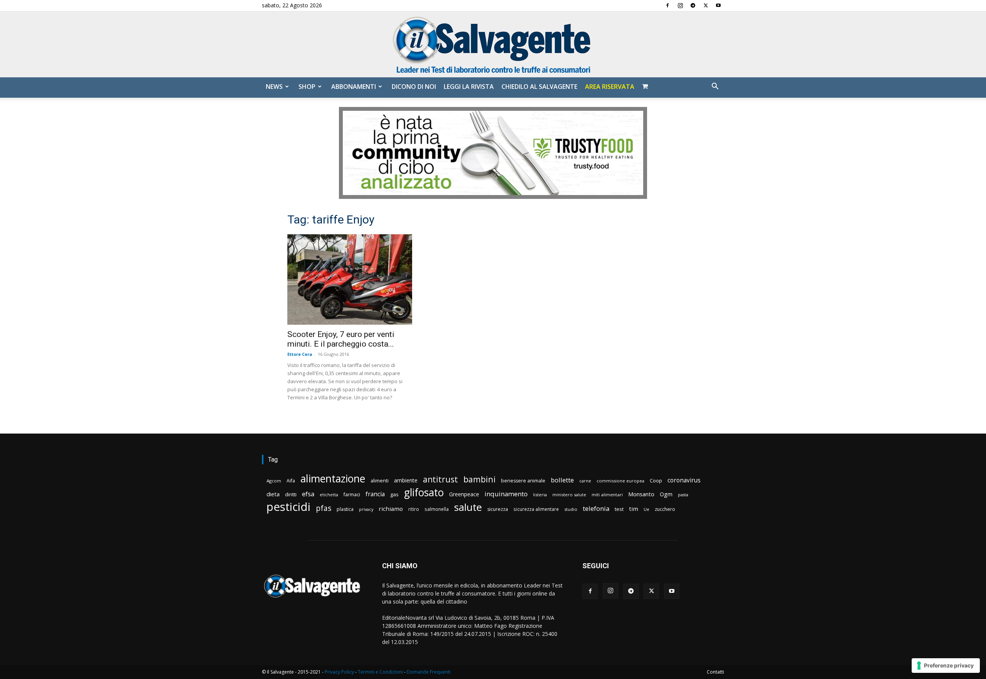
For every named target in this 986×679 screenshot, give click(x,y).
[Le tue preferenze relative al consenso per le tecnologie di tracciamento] (946, 665)
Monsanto (641, 494)
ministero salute (569, 494)
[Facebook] (667, 5)
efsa (308, 494)
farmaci (352, 494)
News (274, 86)
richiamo (391, 508)
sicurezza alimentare (536, 509)
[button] (715, 87)
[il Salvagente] (493, 44)
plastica (345, 509)
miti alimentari (607, 494)
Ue (646, 509)
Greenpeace (464, 494)
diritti (291, 494)
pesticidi (288, 507)
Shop (306, 86)
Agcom (274, 481)
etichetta (329, 494)
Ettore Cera (299, 354)
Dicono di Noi (414, 86)
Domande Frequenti (429, 672)
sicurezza (497, 509)
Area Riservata (609, 86)
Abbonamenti (353, 86)
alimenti (380, 480)
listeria (540, 494)
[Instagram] (680, 5)
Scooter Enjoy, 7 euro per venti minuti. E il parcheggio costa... (340, 339)
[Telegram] (693, 5)
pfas (323, 508)
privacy (366, 509)
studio (570, 509)
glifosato (424, 493)
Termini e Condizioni (380, 672)
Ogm (666, 494)
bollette (562, 480)
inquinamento (506, 494)
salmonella (436, 509)
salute (468, 507)
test (619, 508)
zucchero (665, 509)
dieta (273, 494)
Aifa (291, 480)
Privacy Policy (339, 672)
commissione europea (620, 481)
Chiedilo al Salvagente (539, 86)
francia (375, 494)
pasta (683, 494)
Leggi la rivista (469, 86)
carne (585, 481)
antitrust (440, 479)
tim (633, 508)
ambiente (406, 480)
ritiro (413, 509)
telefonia (596, 508)
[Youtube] (718, 5)
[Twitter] (705, 5)
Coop (656, 480)
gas (394, 494)
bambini (479, 479)
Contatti (715, 672)
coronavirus (684, 480)
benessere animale (523, 480)
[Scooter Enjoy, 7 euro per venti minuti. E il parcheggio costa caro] (349, 279)
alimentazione (332, 478)
